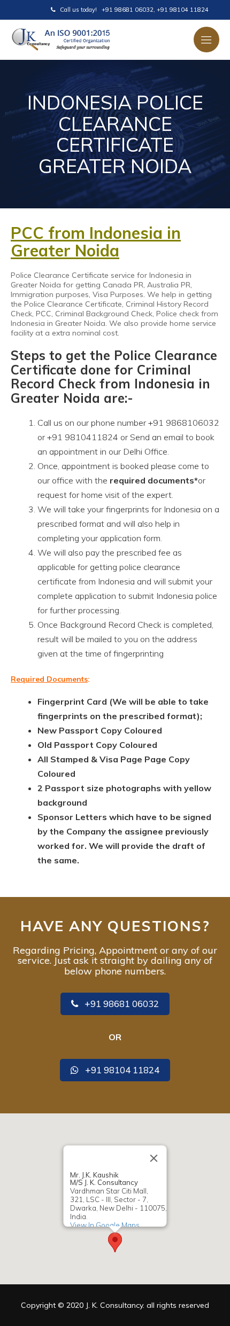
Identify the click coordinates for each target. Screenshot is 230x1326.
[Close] (154, 1158)
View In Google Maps (105, 1225)
